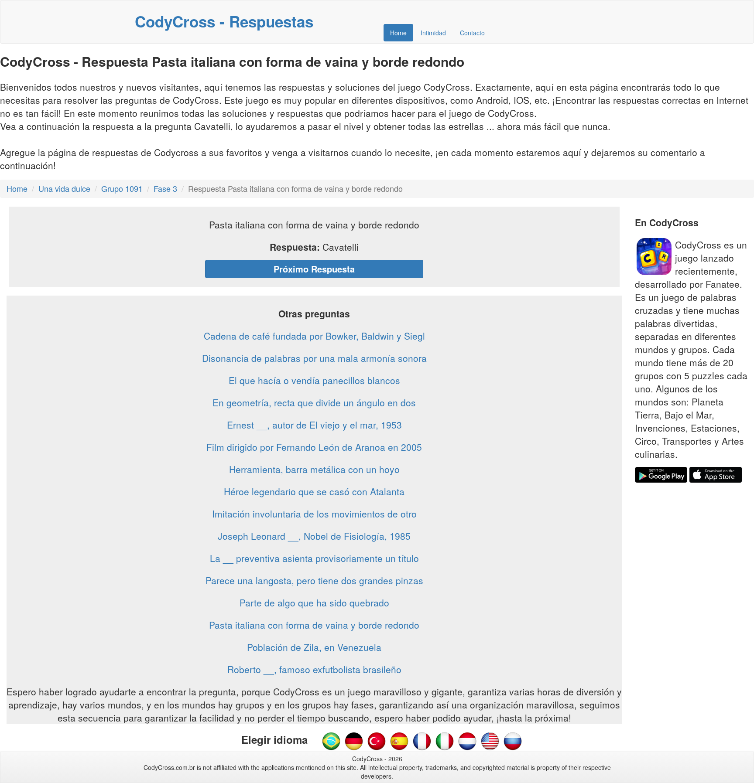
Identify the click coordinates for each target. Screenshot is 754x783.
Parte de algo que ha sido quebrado (314, 602)
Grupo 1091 (122, 188)
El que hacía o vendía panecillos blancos (314, 380)
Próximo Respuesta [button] (314, 268)
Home (398, 32)
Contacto (472, 32)
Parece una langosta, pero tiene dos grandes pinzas (314, 580)
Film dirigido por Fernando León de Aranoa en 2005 (314, 446)
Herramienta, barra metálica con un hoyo (314, 469)
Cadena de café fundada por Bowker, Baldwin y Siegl (314, 335)
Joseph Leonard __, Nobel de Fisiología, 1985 (314, 535)
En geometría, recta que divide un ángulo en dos (314, 402)
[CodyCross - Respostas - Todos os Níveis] (331, 740)
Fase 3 (165, 188)
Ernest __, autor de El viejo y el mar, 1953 (314, 424)
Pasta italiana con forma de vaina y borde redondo (314, 624)
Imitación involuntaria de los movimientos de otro (314, 513)
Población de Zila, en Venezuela (314, 647)
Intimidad (433, 32)
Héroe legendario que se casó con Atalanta (314, 491)
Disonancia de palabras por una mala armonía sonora (314, 357)
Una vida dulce (64, 188)
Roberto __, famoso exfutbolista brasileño (314, 669)
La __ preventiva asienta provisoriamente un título (314, 558)
